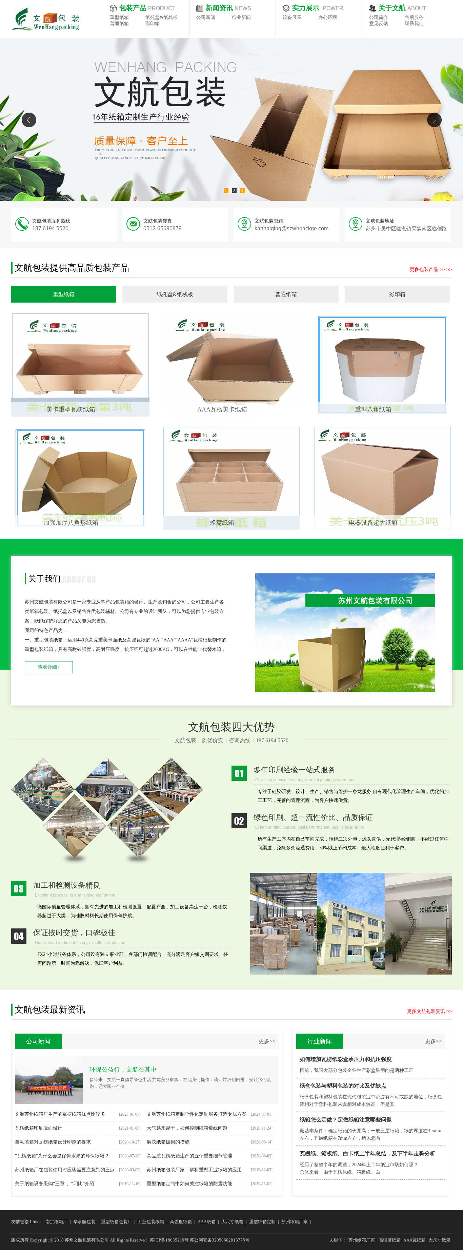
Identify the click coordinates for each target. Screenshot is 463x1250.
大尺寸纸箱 (232, 1221)
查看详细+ (49, 667)
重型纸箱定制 (262, 1221)
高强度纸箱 (181, 1221)
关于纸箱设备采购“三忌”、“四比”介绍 (54, 1183)
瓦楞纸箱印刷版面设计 (38, 1128)
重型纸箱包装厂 (116, 1221)
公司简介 (378, 17)
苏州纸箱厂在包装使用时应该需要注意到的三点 (65, 1169)
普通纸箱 (119, 23)
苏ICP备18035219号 (169, 1240)
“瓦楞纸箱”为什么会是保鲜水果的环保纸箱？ (62, 1155)
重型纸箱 (119, 17)
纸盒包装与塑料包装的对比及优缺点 (343, 1086)
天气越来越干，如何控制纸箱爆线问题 (187, 1128)
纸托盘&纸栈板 (161, 17)
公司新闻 (205, 17)
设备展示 (292, 17)
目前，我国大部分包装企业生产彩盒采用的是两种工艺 (357, 1070)
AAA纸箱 (207, 1221)
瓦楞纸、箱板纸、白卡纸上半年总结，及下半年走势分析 (367, 1153)
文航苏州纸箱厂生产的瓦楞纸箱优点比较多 (60, 1114)
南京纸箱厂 (56, 1221)
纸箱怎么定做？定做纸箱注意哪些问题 (346, 1119)
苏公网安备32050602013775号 (219, 1240)
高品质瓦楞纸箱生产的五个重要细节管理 (189, 1155)
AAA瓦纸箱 (414, 1240)
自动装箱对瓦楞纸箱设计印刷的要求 (53, 1142)
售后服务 (414, 17)
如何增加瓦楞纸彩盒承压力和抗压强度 (346, 1059)
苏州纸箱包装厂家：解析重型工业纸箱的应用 (194, 1169)
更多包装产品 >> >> (431, 269)
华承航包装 (84, 1221)
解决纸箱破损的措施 (168, 1142)
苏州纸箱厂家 (294, 1221)
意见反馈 (378, 23)
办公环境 (327, 17)
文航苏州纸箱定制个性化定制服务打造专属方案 (196, 1114)
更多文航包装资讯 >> (429, 1011)
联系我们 (414, 23)
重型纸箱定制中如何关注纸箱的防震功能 (189, 1183)
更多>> (267, 1041)
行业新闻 (241, 17)
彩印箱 (152, 23)
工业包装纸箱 (151, 1221)
